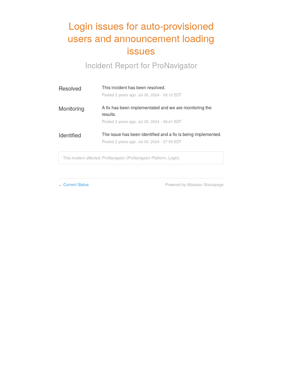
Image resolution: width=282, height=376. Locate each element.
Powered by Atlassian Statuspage (194, 184)
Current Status (73, 184)
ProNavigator (174, 64)
